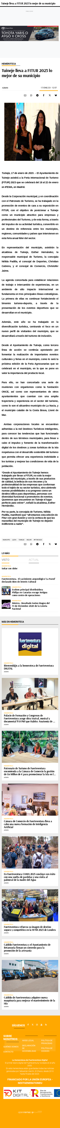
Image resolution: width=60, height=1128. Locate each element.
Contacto (8, 1052)
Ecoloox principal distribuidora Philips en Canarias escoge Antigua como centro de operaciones (29, 592)
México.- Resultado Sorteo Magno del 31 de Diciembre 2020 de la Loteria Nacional (31, 605)
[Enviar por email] (25, 95)
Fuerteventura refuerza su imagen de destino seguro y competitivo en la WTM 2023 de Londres (30, 928)
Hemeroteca (9, 63)
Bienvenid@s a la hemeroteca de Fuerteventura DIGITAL (29, 667)
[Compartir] (31, 95)
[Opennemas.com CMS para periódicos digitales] (30, 1112)
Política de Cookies (46, 1049)
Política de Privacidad (46, 1041)
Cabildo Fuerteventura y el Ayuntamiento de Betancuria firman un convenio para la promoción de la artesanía (27, 947)
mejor (29, 540)
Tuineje (21, 540)
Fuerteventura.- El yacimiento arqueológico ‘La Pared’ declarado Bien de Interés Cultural (28, 580)
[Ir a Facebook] (28, 1024)
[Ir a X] (32, 1024)
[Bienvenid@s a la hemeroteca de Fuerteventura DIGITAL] (30, 644)
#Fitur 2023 (38, 540)
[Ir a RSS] (46, 1024)
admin (5, 88)
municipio (6, 540)
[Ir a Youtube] (41, 1024)
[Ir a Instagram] (37, 1024)
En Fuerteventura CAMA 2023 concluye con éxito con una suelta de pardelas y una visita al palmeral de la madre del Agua (29, 877)
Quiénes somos (10, 1047)
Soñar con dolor (9, 568)
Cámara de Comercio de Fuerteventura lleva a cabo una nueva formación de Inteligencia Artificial (28, 824)
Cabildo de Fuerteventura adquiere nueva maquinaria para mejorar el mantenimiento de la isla (29, 1000)
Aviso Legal (28, 1040)
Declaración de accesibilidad (29, 1048)
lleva (14, 540)
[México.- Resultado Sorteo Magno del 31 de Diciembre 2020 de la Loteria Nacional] (6, 604)
